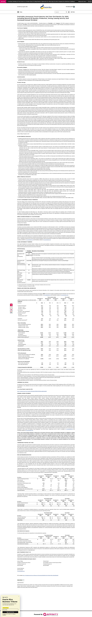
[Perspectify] (11, 307)
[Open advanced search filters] (69, 12)
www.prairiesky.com (47, 239)
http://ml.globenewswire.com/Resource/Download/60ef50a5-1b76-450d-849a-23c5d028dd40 (40, 575)
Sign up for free (10, 612)
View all (89, 1)
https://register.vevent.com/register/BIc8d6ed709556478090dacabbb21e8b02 (32, 391)
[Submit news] (11, 305)
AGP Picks (3, 1)
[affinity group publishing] (11, 310)
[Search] (66, 12)
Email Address (5, 607)
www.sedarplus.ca (29, 239)
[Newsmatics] (11, 312)
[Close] (18, 596)
